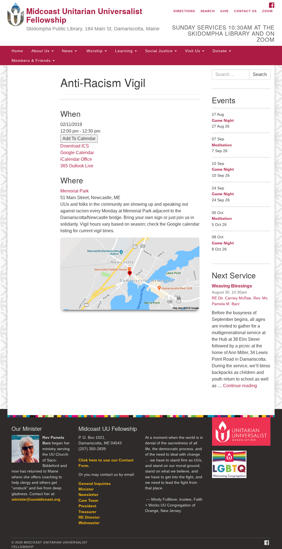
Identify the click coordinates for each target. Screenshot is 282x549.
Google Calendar (77, 152)
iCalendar (70, 159)
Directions (184, 11)
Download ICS (74, 146)
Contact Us (245, 11)
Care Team (88, 500)
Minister (86, 489)
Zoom (267, 11)
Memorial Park (74, 191)
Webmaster (88, 523)
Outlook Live (81, 165)
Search (207, 11)
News (68, 51)
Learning (124, 51)
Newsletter (88, 495)
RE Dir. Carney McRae (231, 298)
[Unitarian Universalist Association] (242, 431)
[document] (141, 237)
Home (17, 51)
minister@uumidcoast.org (36, 499)
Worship (94, 51)
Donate (220, 51)
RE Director (89, 517)
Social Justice (159, 51)
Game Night (223, 120)
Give (224, 11)
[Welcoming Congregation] (230, 462)
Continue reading (240, 385)
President (87, 506)
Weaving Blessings (232, 286)
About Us (41, 51)
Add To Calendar (79, 138)
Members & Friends (32, 60)
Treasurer (87, 512)
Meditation (222, 145)
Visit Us (193, 51)
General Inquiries (94, 484)
